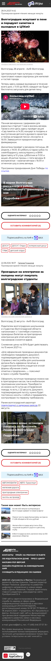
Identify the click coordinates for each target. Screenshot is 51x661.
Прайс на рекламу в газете (30, 555)
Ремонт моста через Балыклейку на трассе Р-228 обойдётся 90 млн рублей (29, 518)
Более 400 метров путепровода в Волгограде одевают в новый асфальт (27, 510)
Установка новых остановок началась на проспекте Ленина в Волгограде (23, 427)
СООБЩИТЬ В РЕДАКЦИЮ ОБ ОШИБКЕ (21, 572)
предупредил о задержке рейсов (19, 405)
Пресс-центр (38, 558)
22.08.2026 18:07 (8, 263)
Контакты (7, 555)
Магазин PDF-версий (13, 562)
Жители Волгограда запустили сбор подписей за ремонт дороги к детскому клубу (28, 527)
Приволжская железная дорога (16, 316)
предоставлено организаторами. (17, 64)
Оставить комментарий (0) (25, 226)
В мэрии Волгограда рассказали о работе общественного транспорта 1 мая (24, 187)
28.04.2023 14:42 (8, 11)
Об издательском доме (15, 558)
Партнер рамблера (24, 648)
